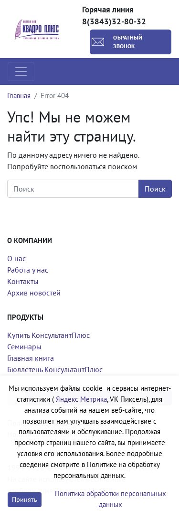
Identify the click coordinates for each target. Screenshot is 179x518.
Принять (24, 499)
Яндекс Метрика (81, 399)
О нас (16, 258)
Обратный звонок (127, 42)
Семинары (24, 346)
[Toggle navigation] (21, 71)
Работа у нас (27, 269)
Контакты (23, 281)
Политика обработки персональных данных (110, 499)
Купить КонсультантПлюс (48, 335)
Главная (19, 95)
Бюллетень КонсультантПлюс (55, 369)
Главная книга (30, 358)
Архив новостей (34, 292)
